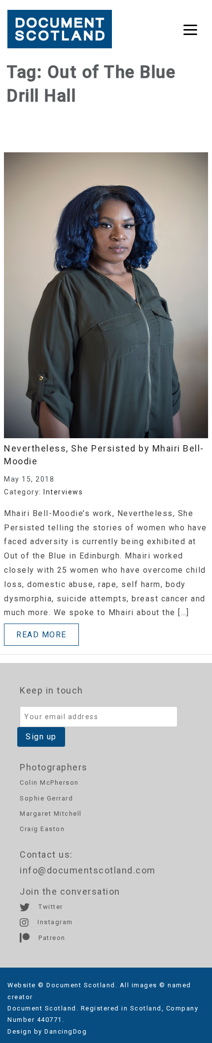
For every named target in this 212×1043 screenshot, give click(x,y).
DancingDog (65, 1031)
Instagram (54, 922)
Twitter (49, 906)
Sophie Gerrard (46, 798)
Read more (41, 634)
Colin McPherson (49, 782)
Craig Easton (42, 829)
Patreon (51, 937)
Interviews (63, 492)
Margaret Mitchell (51, 813)
